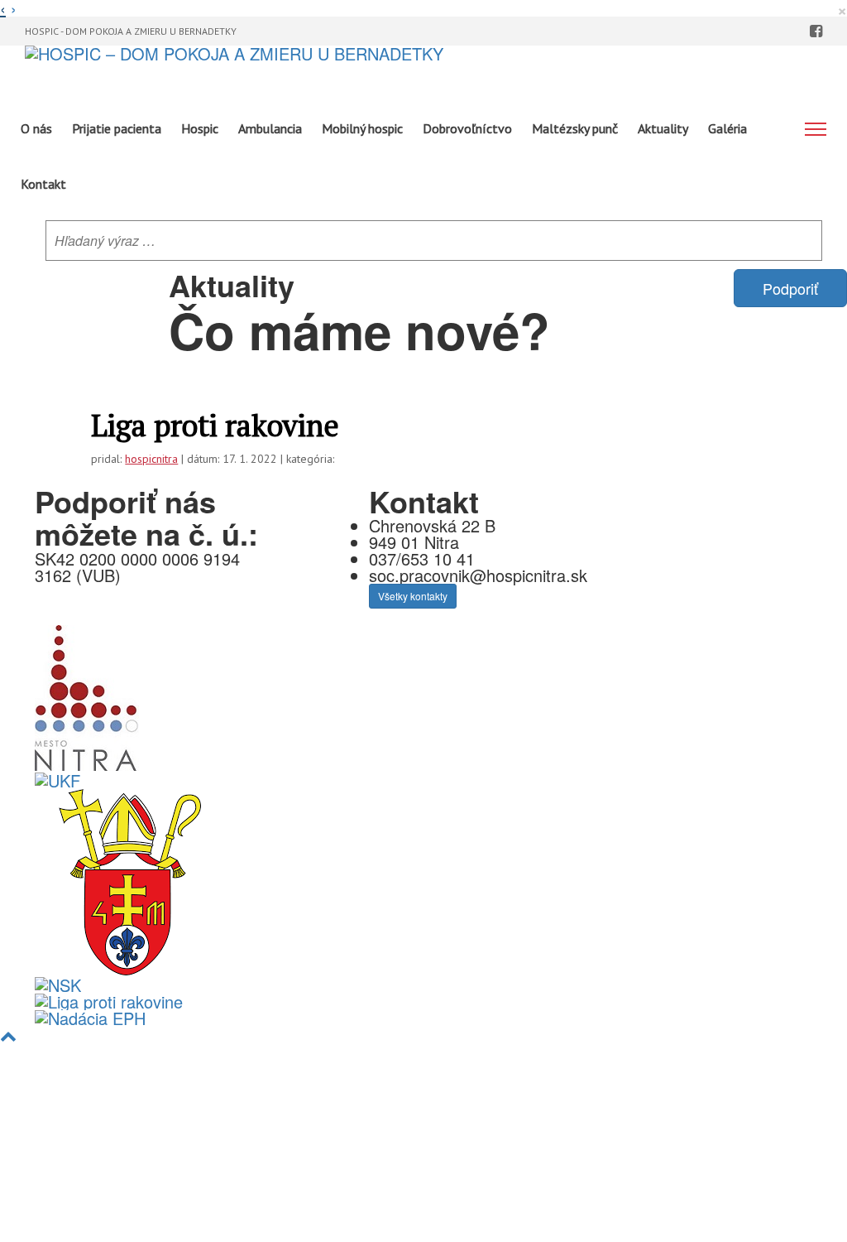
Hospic (199, 128)
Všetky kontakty (412, 596)
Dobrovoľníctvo (467, 128)
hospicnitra (151, 458)
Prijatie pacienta (116, 128)
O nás (36, 128)
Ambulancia (270, 128)
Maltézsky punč (575, 128)
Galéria (727, 128)
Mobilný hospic (362, 128)
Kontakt (43, 184)
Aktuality (663, 128)
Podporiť (790, 288)
